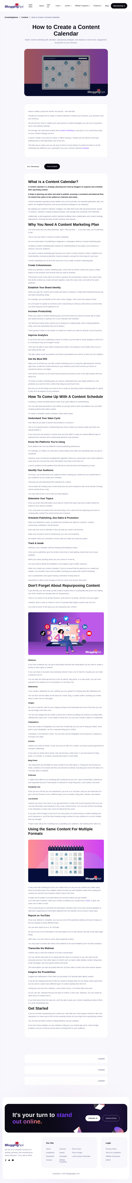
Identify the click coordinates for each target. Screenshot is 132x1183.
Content (24, 17)
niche (88, 900)
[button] (59, 6)
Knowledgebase (11, 17)
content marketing (67, 130)
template (85, 148)
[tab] (33, 166)
